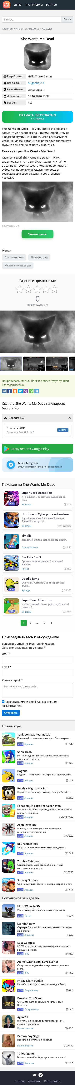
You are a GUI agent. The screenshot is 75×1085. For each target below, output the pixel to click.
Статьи (19, 1081)
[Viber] (25, 391)
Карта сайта (52, 1081)
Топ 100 (51, 5)
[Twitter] (20, 391)
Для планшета (14, 257)
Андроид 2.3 (36, 83)
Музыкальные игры (18, 265)
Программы (34, 5)
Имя (5, 653)
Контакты (34, 1081)
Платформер (39, 257)
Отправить (11, 712)
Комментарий (11, 680)
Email (5, 667)
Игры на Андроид (27, 28)
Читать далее (37, 234)
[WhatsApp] (31, 391)
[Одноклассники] (15, 391)
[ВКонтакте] (4, 391)
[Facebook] (9, 391)
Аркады (47, 28)
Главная (7, 28)
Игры (18, 5)
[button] (34, 364)
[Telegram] (36, 391)
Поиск (67, 19)
